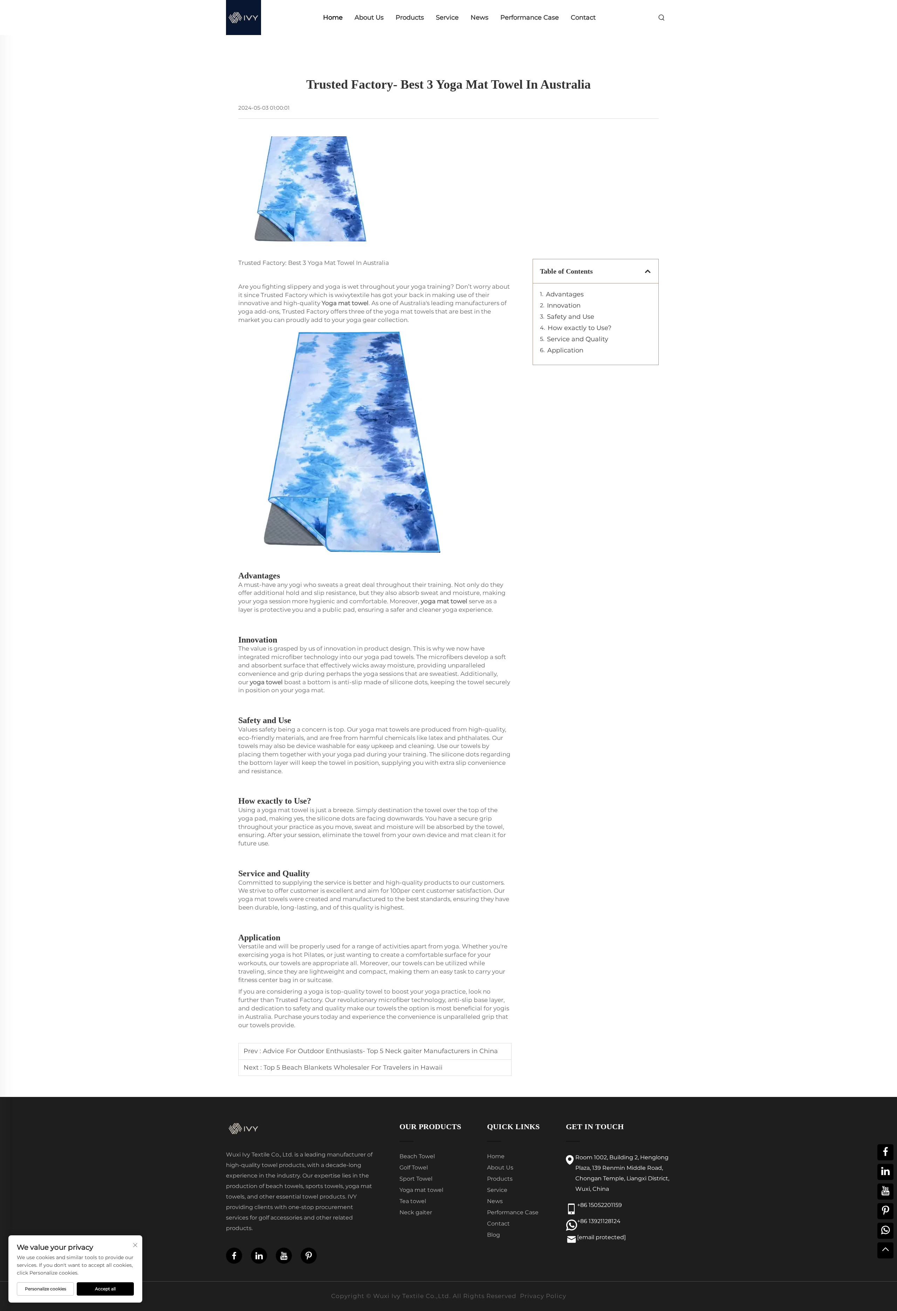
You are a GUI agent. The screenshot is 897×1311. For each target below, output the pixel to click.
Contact (583, 17)
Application (565, 350)
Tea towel (412, 1201)
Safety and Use (570, 317)
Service (447, 17)
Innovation (564, 305)
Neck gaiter (415, 1212)
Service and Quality (577, 339)
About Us (369, 17)
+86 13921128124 (599, 1221)
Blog (493, 1234)
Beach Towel (417, 1156)
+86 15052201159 (599, 1205)
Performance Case (529, 17)
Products (410, 17)
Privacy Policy (543, 1295)
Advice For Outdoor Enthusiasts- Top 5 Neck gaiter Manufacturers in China (380, 1051)
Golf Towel (413, 1167)
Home (333, 17)
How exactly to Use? (579, 328)
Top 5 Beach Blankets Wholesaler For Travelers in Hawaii (353, 1067)
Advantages (565, 294)
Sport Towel (415, 1178)
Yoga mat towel (421, 1190)
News (479, 17)
